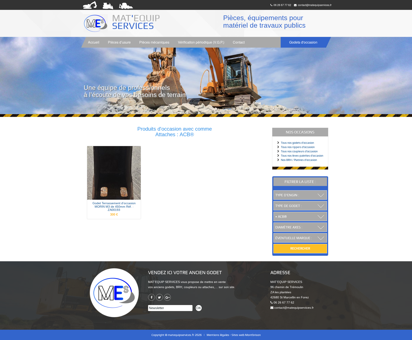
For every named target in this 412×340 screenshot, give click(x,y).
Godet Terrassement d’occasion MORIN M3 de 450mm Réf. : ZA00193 (114, 206)
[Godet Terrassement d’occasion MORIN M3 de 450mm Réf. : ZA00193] (114, 172)
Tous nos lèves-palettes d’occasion (302, 155)
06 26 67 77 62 (282, 5)
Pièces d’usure (119, 42)
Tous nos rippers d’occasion (298, 147)
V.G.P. (201, 42)
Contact (239, 42)
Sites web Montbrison (246, 335)
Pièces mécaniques (154, 42)
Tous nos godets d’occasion (297, 142)
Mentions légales (218, 335)
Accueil (93, 42)
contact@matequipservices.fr (314, 5)
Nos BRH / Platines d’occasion (299, 160)
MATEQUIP (137, 21)
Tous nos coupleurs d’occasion (299, 151)
